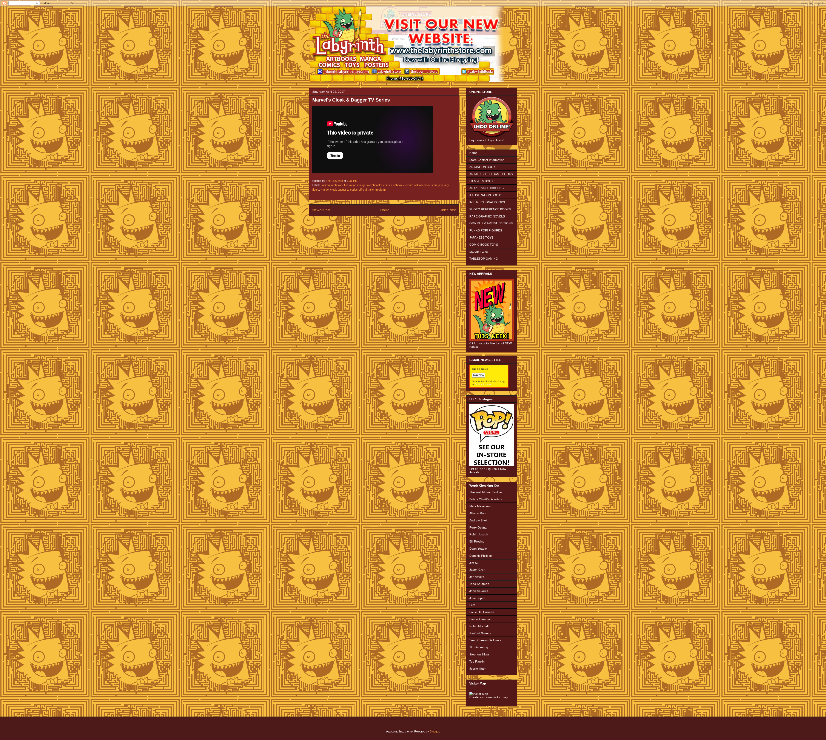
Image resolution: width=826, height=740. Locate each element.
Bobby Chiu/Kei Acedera (485, 499)
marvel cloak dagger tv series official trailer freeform (353, 189)
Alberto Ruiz (477, 513)
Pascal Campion (480, 619)
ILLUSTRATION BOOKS (485, 195)
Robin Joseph (478, 534)
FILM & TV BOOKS (482, 181)
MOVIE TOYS (478, 251)
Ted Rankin (477, 661)
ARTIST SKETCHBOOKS (486, 188)
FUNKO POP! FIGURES (485, 230)
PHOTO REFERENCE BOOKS (490, 209)
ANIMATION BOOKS (483, 167)
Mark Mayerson (480, 506)
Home (385, 210)
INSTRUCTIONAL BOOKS (487, 202)
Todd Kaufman (479, 584)
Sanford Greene (480, 633)
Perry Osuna (478, 527)
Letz (472, 605)
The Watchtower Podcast (486, 492)
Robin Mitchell (479, 626)
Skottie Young (478, 647)
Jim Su (474, 562)
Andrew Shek (478, 520)
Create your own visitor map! (489, 697)
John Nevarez (478, 591)
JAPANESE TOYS (481, 237)
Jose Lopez (477, 598)
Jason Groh (477, 569)
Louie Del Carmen (481, 612)
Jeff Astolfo (476, 576)
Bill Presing (476, 541)
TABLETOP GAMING (483, 258)
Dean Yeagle (478, 548)
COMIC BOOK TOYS (483, 244)
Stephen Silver (479, 654)
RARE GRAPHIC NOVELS (487, 216)
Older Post (447, 210)
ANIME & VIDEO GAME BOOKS (491, 174)
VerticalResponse (483, 384)
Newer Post (321, 210)
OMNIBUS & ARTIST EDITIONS (491, 223)
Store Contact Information (486, 160)
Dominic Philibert (480, 555)
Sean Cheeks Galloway (485, 640)
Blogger (434, 731)
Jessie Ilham (477, 668)
